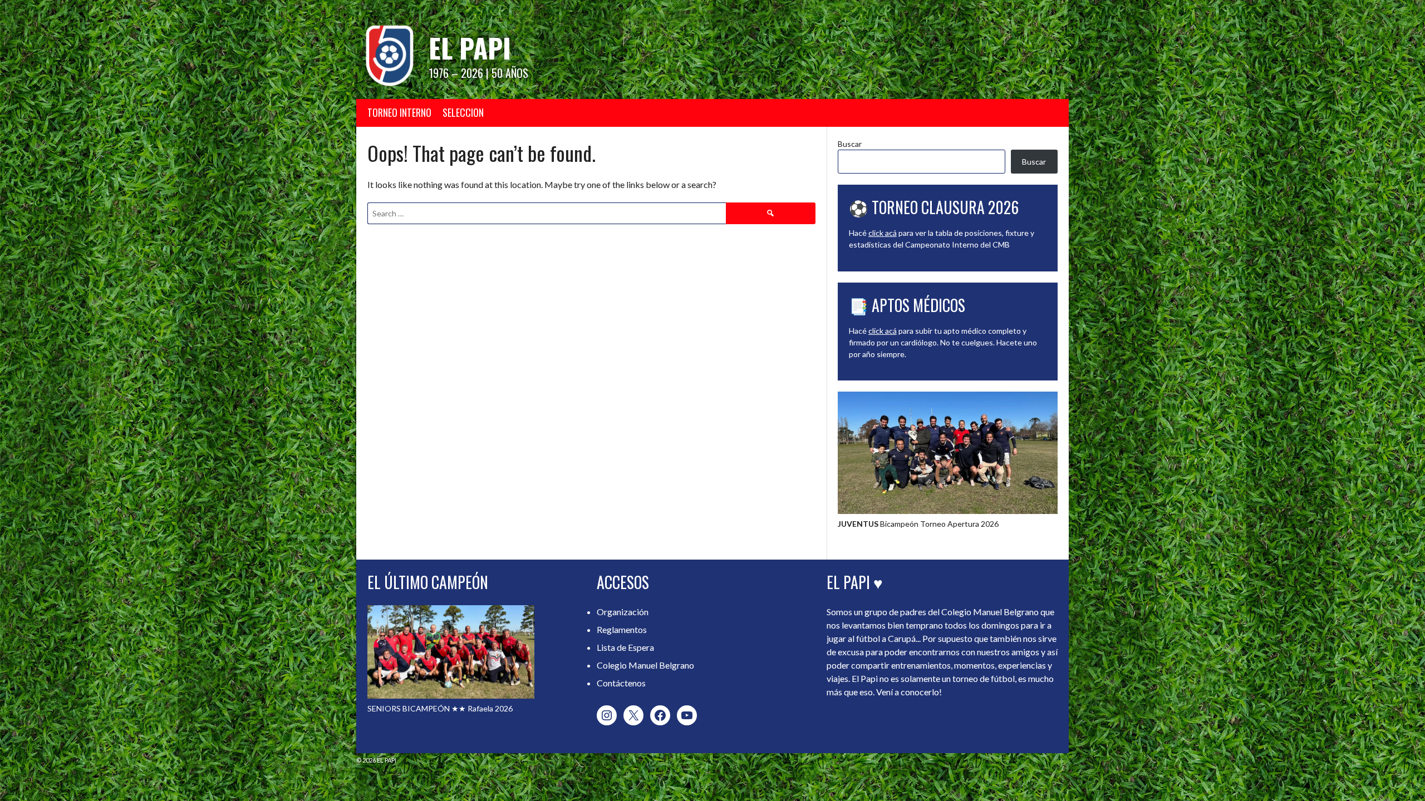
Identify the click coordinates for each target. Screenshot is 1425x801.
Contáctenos (621, 683)
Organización (622, 611)
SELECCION (463, 112)
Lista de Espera (625, 647)
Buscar (850, 144)
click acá (882, 233)
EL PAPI (470, 47)
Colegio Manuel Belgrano (645, 665)
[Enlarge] (1043, 406)
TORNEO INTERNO (399, 112)
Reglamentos (622, 629)
